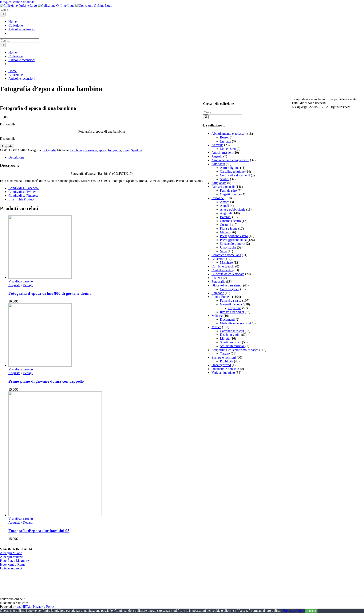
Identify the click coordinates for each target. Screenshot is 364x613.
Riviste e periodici (232, 312)
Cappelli (225, 141)
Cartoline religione (232, 171)
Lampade (217, 293)
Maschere (226, 262)
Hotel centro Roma (12, 564)
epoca (102, 150)
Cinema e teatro (230, 221)
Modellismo (228, 149)
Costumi (225, 224)
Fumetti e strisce (230, 300)
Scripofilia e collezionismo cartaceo (234, 350)
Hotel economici (11, 568)
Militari (225, 232)
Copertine (234, 308)
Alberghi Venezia (11, 557)
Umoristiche (228, 247)
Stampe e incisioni (223, 357)
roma (126, 150)
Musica (216, 327)
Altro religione (229, 167)
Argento (216, 156)
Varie (223, 251)
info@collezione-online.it (17, 2)
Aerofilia (217, 145)
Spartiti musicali (230, 342)
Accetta (311, 610)
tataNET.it (24, 606)
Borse (224, 137)
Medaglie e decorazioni (235, 323)
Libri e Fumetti (221, 296)
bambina (76, 150)
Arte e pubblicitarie (232, 209)
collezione (90, 150)
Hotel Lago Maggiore (14, 560)
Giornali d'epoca (231, 304)
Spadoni (136, 150)
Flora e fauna (228, 228)
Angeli (224, 205)
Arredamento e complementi (230, 160)
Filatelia (216, 278)
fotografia (114, 150)
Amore (224, 202)
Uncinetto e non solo (225, 369)
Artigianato (218, 183)
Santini (224, 179)
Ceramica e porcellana (226, 255)
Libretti (225, 338)
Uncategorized (221, 365)
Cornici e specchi (222, 266)
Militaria (217, 315)
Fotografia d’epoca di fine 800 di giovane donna (50, 293)
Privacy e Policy (44, 606)
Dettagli (28, 285)
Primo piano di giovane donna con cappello (46, 381)
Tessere (225, 353)
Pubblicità (226, 361)
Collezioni (218, 259)
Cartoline (217, 198)
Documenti (227, 319)
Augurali (226, 213)
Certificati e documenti (235, 175)
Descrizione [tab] (16, 157)
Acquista (7, 146)
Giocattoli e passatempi (226, 285)
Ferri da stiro (228, 190)
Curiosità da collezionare (227, 274)
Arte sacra (218, 164)
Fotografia (49, 150)
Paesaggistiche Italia (233, 240)
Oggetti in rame (230, 194)
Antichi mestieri (222, 152)
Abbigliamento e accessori (228, 133)
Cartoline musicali (232, 331)
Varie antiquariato (223, 372)
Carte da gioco (229, 289)
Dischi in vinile (230, 334)
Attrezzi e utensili (223, 186)
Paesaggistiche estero (234, 236)
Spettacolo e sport (232, 243)
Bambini (225, 217)
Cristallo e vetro (222, 270)
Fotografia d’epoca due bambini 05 (39, 530)
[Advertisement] (234, 441)
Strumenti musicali (232, 346)
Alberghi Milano (11, 553)
